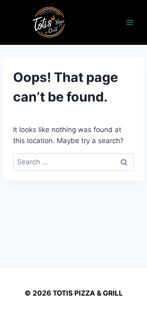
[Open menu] (129, 22)
